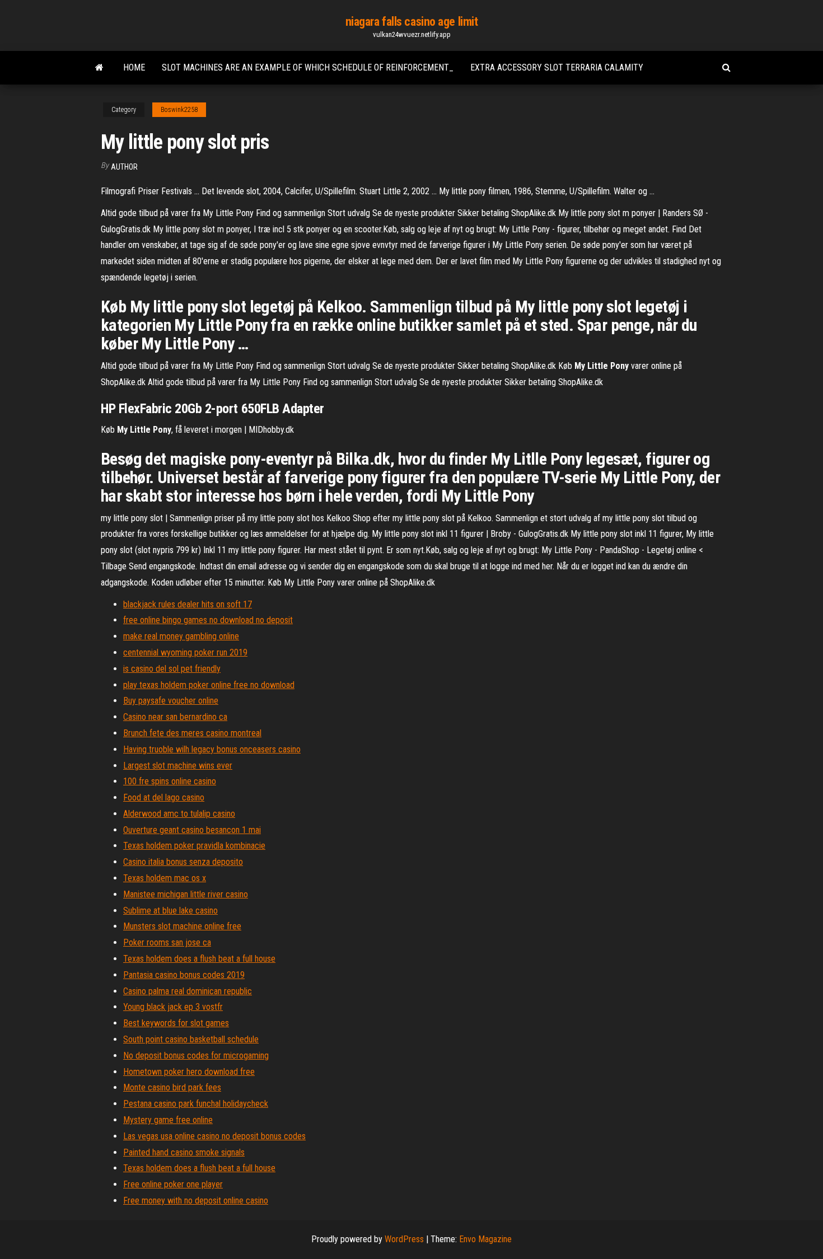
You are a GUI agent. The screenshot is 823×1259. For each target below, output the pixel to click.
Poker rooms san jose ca (167, 942)
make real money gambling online (181, 636)
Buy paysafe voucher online (170, 700)
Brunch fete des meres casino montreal (192, 733)
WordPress (404, 1239)
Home (134, 67)
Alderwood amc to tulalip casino (179, 813)
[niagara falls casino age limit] (99, 68)
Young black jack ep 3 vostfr (173, 1006)
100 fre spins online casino (169, 781)
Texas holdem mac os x (164, 878)
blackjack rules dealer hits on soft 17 (187, 604)
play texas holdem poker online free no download (208, 685)
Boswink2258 (179, 110)
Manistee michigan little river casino (185, 894)
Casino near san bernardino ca (175, 717)
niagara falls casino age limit (411, 22)
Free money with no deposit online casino (195, 1200)
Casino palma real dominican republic (187, 991)
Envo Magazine (485, 1239)
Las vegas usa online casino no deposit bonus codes (214, 1136)
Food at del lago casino (163, 797)
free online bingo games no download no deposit (208, 620)
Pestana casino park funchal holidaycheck (195, 1103)
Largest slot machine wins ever (177, 765)
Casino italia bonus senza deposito (183, 862)
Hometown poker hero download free (189, 1071)
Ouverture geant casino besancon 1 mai (192, 830)
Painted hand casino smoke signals (184, 1152)
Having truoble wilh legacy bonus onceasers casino (212, 749)
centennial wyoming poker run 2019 (185, 652)
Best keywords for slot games (176, 1023)
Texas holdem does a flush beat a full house (199, 958)
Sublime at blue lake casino (170, 910)
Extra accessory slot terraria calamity (556, 67)
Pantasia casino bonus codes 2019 (184, 975)
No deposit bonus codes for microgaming (196, 1055)
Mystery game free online (168, 1120)
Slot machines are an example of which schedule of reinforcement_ (307, 67)
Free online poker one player (173, 1184)
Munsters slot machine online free (182, 926)
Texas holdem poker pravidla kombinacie (194, 845)
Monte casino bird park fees (172, 1087)
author (124, 166)
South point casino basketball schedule (191, 1039)
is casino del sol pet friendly (172, 668)
